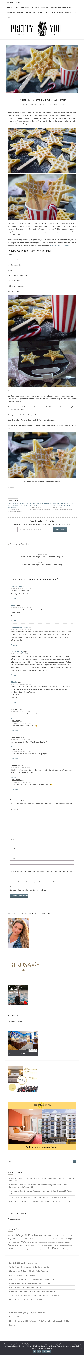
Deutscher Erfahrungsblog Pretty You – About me (27, 7)
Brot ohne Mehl (22, 1238)
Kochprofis (54, 1242)
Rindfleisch (44, 1249)
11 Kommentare (58, 104)
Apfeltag (55, 1235)
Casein (33, 1238)
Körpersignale (30, 1245)
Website (13, 858)
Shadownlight (16, 586)
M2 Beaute (49, 1245)
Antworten (14, 598)
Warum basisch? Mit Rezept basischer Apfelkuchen (27, 1299)
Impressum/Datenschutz (61, 7)
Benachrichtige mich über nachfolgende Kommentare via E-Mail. (33, 882)
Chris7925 (44, 104)
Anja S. (14, 605)
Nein (39, 1351)
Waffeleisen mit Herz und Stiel (60, 245)
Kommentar (14, 809)
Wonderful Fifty (17, 652)
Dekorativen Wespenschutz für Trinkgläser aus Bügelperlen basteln (33, 1201)
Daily (37, 1238)
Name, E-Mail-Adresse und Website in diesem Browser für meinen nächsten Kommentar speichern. (42, 872)
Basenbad (59, 1235)
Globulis (63, 1238)
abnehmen (48, 1235)
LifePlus (37, 1245)
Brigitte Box (13, 1238)
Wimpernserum (11, 1251)
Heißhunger (35, 1242)
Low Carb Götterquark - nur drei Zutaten (23, 1263)
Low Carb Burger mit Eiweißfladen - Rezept (25, 1287)
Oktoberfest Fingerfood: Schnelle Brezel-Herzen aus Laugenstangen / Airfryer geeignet (40, 1178)
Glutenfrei (10, 1242)
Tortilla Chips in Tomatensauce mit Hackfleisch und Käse (29, 1267)
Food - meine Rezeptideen (20, 544)
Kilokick (50, 1242)
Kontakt (10, 17)
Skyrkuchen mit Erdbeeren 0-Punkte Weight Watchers (28, 1271)
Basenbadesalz (66, 1235)
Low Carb (44, 1245)
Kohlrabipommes (62, 1242)
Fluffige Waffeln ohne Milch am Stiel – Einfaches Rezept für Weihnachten (18, 505)
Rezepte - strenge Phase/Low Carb (22, 1275)
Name (12, 839)
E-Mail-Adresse (16, 849)
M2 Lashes (55, 1245)
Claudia (14, 682)
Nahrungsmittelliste (28, 1249)
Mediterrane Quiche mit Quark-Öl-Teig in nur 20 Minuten (29, 1283)
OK (34, 1351)
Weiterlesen (47, 1351)
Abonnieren (60, 529)
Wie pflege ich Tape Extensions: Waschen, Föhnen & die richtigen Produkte (36, 1191)
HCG (23, 1241)
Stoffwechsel (56, 1248)
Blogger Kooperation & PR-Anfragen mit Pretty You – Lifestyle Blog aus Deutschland (42, 12)
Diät (55, 1238)
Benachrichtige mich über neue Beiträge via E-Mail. (28, 890)
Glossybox (70, 1238)
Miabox (11, 1249)
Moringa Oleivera (18, 1249)
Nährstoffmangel (37, 1249)
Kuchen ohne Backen (17, 1245)
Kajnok (45, 1242)
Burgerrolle (28, 1238)
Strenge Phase (68, 1249)
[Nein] (81, 1348)
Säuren (74, 1249)
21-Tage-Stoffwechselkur (28, 1235)
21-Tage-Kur (11, 1235)
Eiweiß (58, 1238)
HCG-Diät (29, 1242)
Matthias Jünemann (64, 1245)
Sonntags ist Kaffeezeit (20, 627)
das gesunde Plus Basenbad (46, 1238)
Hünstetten (41, 1242)
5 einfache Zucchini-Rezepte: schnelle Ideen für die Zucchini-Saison (34, 1197)
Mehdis (71, 1245)
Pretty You (13, 2)
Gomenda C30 (16, 1242)
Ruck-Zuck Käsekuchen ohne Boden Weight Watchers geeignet (32, 1291)
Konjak (68, 1242)
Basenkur (73, 1235)
